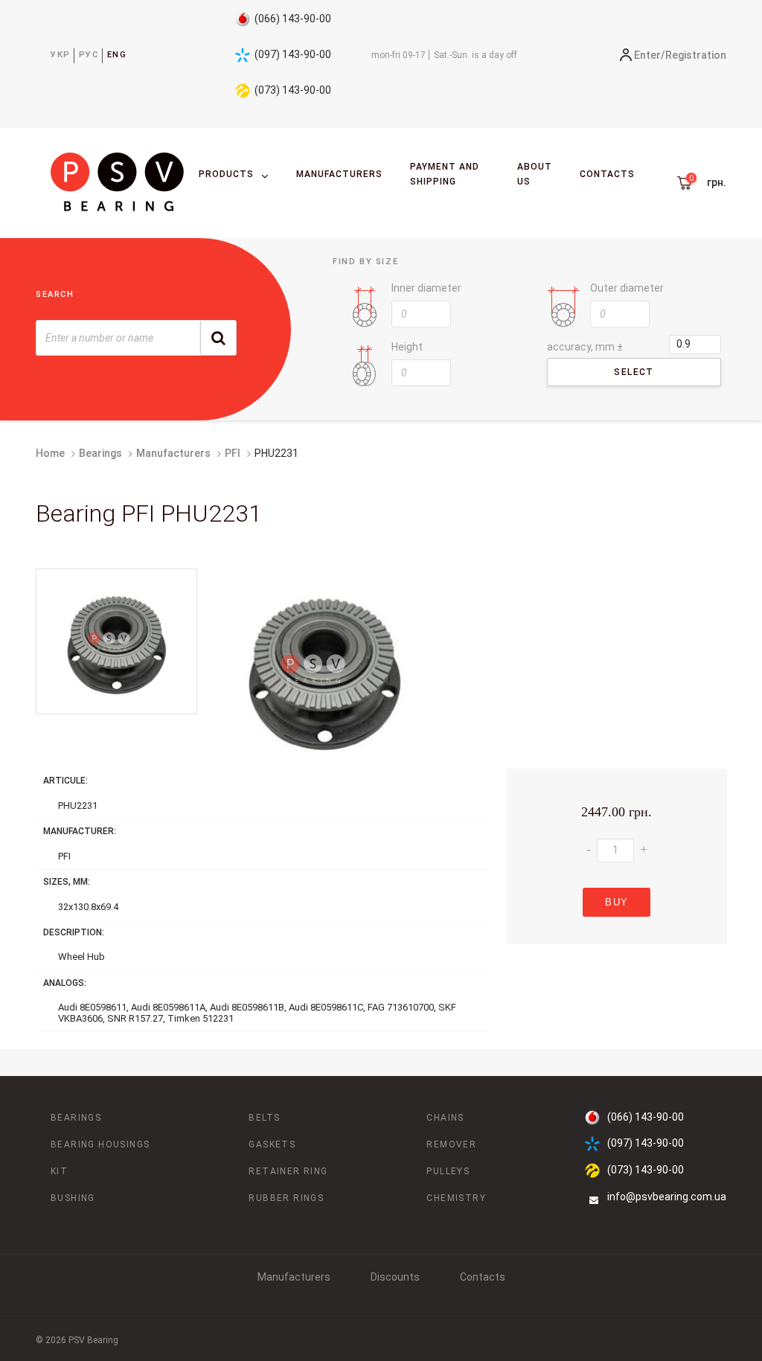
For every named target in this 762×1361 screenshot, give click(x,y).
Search (55, 294)
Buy (616, 902)
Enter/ (649, 55)
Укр (61, 55)
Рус (89, 55)
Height (407, 347)
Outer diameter (627, 288)
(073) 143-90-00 (292, 90)
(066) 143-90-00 (292, 19)
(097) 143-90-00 (292, 54)
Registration (695, 55)
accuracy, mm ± (585, 347)
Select (633, 372)
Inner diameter (426, 288)
